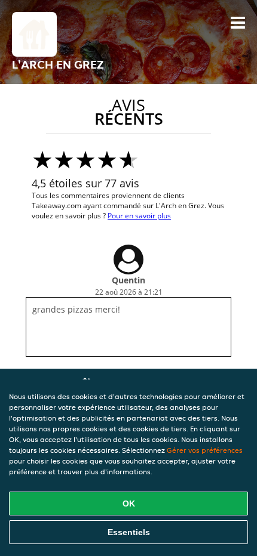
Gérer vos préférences (205, 450)
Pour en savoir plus (139, 216)
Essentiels (129, 532)
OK (129, 503)
